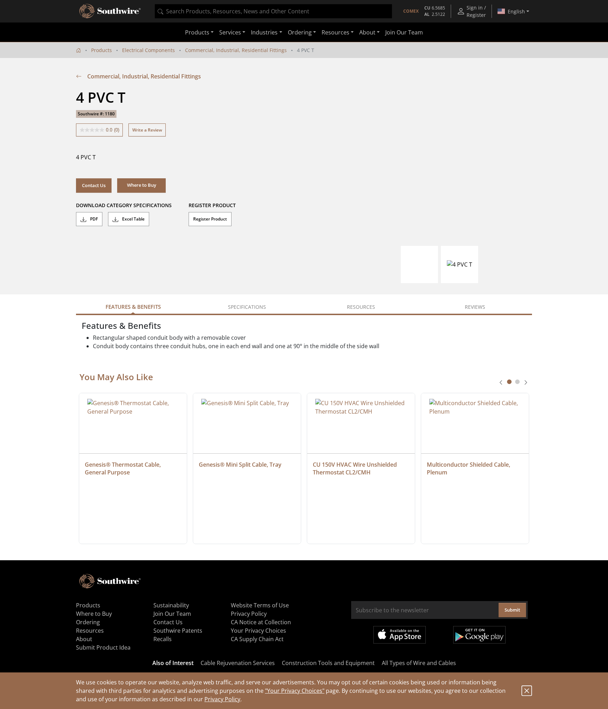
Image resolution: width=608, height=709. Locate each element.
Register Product (210, 219)
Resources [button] (335, 32)
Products (101, 50)
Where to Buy (94, 614)
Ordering (88, 622)
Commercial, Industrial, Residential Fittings (236, 50)
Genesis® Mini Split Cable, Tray (240, 464)
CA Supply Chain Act (257, 639)
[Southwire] (110, 11)
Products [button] (197, 32)
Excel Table (133, 219)
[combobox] (273, 11)
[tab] (509, 381)
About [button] (367, 32)
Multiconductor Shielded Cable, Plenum (469, 468)
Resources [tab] (361, 307)
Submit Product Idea (103, 647)
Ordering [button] (300, 32)
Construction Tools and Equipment (328, 663)
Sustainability (171, 605)
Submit (512, 610)
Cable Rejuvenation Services (238, 663)
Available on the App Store (399, 635)
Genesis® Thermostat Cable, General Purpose (123, 468)
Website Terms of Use (260, 605)
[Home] (78, 50)
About (84, 639)
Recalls (162, 639)
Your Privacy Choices (258, 630)
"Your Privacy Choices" (294, 691)
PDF (93, 219)
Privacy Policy (222, 699)
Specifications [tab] (247, 307)
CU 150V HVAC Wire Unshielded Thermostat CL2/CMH (355, 468)
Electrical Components (148, 50)
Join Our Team (404, 32)
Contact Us (94, 185)
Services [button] (230, 32)
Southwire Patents (177, 630)
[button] (141, 185)
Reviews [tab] (475, 307)
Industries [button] (264, 32)
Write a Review (147, 130)
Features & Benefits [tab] (133, 306)
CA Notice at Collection (261, 622)
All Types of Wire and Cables (419, 663)
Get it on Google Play (479, 635)
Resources (90, 630)
